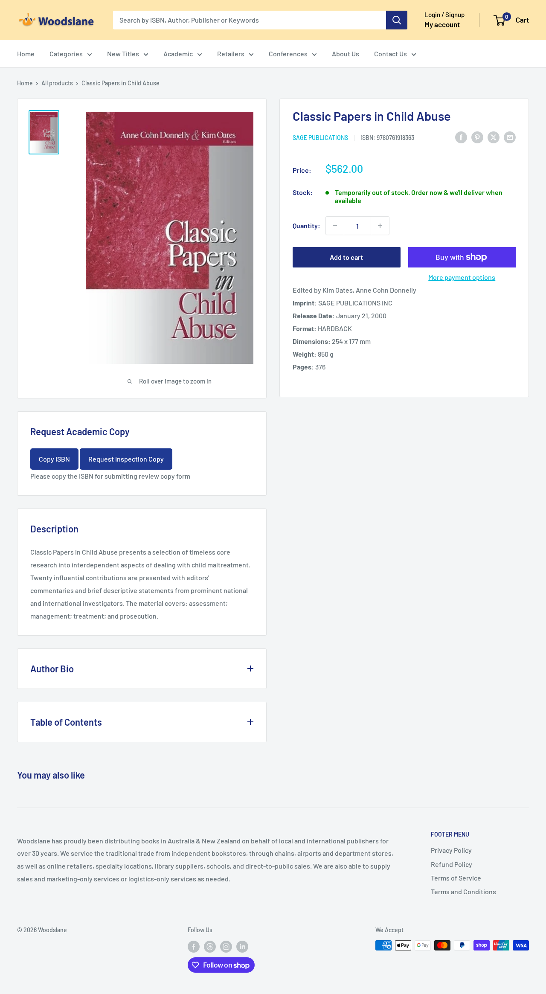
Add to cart (346, 257)
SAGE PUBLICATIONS (320, 137)
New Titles (123, 53)
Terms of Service (456, 878)
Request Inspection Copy (126, 459)
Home (26, 53)
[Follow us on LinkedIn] (242, 946)
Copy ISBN (54, 459)
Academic (178, 53)
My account (442, 24)
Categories (66, 53)
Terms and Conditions (463, 891)
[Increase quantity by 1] (380, 226)
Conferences (288, 53)
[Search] (396, 20)
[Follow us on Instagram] (226, 946)
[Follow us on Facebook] (194, 946)
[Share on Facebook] (461, 136)
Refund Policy (451, 864)
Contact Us (390, 53)
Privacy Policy (451, 850)
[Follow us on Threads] (210, 946)
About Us (345, 53)
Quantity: (306, 225)
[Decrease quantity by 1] (335, 226)
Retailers (230, 53)
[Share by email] (510, 136)
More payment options (461, 277)
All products (57, 83)
